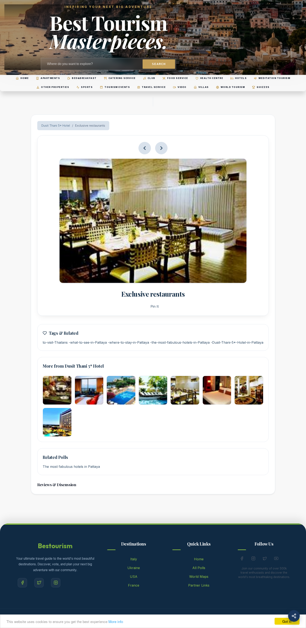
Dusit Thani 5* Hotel (55, 125)
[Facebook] (22, 582)
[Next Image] (161, 148)
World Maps (198, 576)
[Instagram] (55, 582)
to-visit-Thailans (55, 342)
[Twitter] (39, 582)
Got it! (287, 621)
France (133, 585)
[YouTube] (276, 559)
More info (115, 621)
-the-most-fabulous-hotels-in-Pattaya (180, 342)
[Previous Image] (144, 148)
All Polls (198, 568)
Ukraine (133, 568)
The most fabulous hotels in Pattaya (71, 466)
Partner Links (198, 585)
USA (133, 576)
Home (199, 559)
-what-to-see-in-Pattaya (88, 342)
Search (159, 64)
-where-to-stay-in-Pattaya (128, 342)
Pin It (155, 306)
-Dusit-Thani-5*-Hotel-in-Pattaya (237, 342)
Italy (133, 559)
